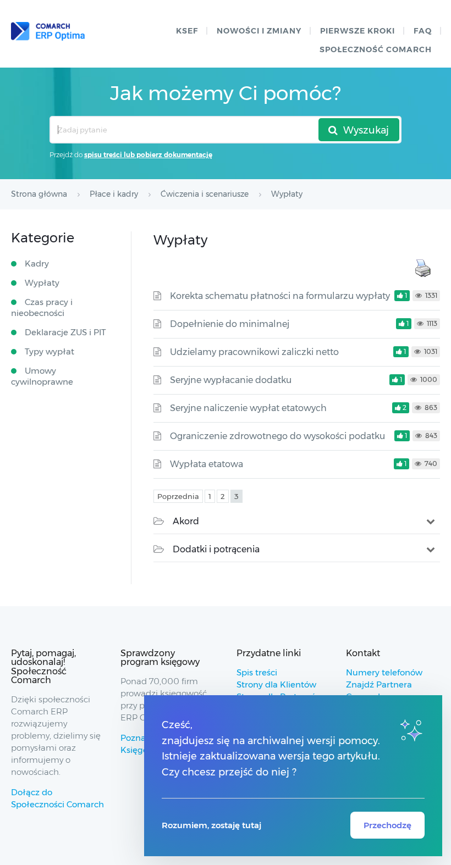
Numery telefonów (384, 672)
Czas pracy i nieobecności (42, 307)
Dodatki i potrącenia (216, 549)
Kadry (37, 263)
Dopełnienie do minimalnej (229, 324)
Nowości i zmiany (259, 31)
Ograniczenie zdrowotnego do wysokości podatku (277, 436)
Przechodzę (387, 825)
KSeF (187, 31)
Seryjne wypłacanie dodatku (231, 380)
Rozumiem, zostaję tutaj (211, 825)
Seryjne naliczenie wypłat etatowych (248, 408)
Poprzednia (178, 496)
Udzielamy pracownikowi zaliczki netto (254, 352)
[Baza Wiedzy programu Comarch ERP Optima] (48, 31)
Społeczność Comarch (376, 49)
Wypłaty (42, 283)
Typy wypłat (49, 351)
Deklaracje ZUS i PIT (65, 332)
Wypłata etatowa (206, 464)
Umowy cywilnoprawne (42, 376)
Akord (186, 521)
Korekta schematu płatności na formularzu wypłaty (280, 296)
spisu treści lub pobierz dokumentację (148, 155)
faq (423, 31)
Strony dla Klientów (276, 684)
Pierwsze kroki (357, 31)
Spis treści (257, 672)
